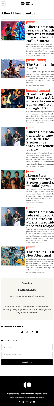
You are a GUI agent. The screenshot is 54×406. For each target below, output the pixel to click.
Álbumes (30, 60)
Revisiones (44, 90)
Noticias (30, 22)
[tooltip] (17, 332)
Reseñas (41, 60)
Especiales (31, 90)
